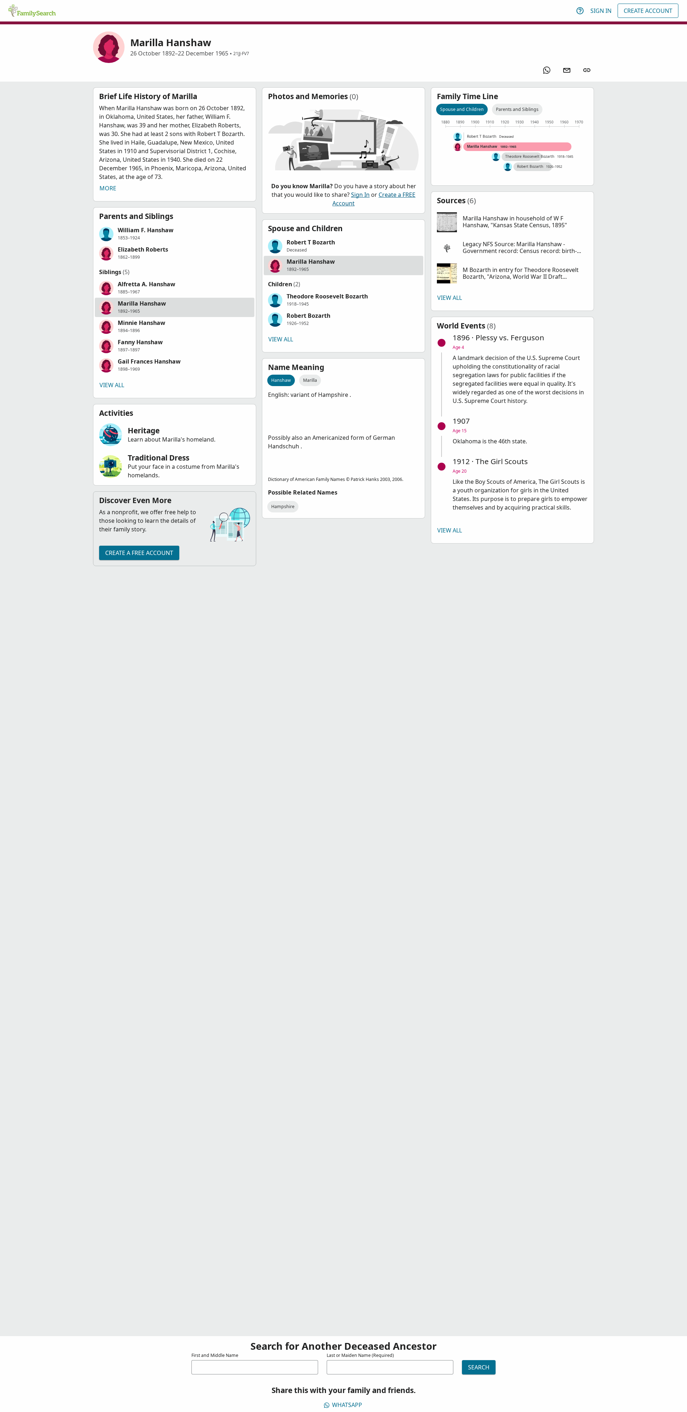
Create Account (648, 11)
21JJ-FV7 (241, 53)
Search (478, 1367)
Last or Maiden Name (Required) (360, 1355)
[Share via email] (567, 70)
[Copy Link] (587, 70)
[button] (174, 234)
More (107, 188)
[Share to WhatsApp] (547, 70)
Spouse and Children (462, 109)
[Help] (580, 11)
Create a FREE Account (139, 553)
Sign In (601, 11)
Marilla (310, 380)
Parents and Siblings (517, 109)
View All (111, 385)
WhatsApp (347, 1405)
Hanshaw (281, 380)
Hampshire (282, 506)
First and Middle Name (214, 1355)
